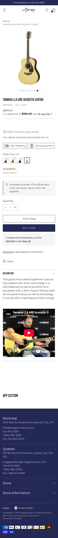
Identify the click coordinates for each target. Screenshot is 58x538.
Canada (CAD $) (25, 508)
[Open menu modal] (4, 10)
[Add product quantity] (15, 207)
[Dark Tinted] (6, 160)
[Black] (20, 160)
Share (10, 261)
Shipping (8, 251)
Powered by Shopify (12, 518)
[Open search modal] (47, 10)
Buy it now (29, 228)
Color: (11, 154)
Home (6, 21)
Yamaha (8, 104)
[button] (29, 113)
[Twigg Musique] (29, 10)
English (6, 508)
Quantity (8, 200)
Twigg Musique (27, 512)
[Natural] (27, 160)
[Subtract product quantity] (6, 207)
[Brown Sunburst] (13, 160)
